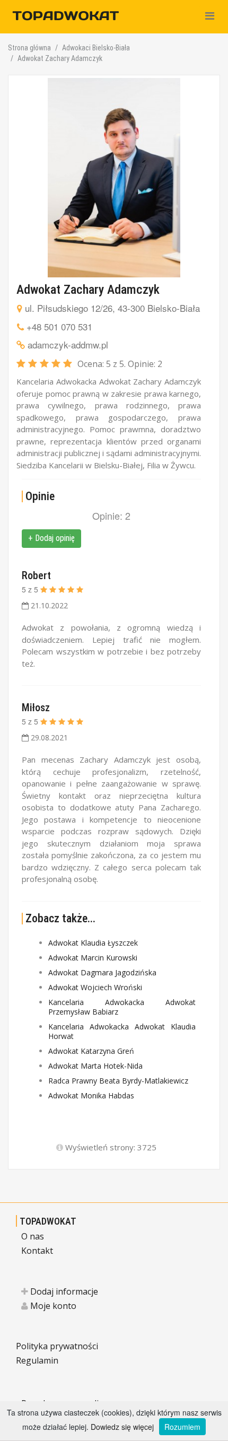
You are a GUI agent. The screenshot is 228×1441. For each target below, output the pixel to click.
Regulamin (37, 1360)
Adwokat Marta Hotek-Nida (95, 1066)
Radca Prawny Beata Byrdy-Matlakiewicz (118, 1081)
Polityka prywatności (57, 1346)
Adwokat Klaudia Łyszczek (93, 943)
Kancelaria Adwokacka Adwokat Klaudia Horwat (122, 1031)
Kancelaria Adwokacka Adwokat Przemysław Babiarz (122, 1007)
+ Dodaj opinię (51, 538)
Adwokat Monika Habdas (91, 1095)
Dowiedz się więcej (122, 1426)
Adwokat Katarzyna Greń (91, 1051)
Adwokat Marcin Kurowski (92, 958)
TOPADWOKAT (48, 1221)
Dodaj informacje (63, 1291)
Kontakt (37, 1250)
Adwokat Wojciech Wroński (95, 987)
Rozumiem (182, 1426)
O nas (32, 1236)
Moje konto (52, 1306)
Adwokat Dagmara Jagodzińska (102, 972)
